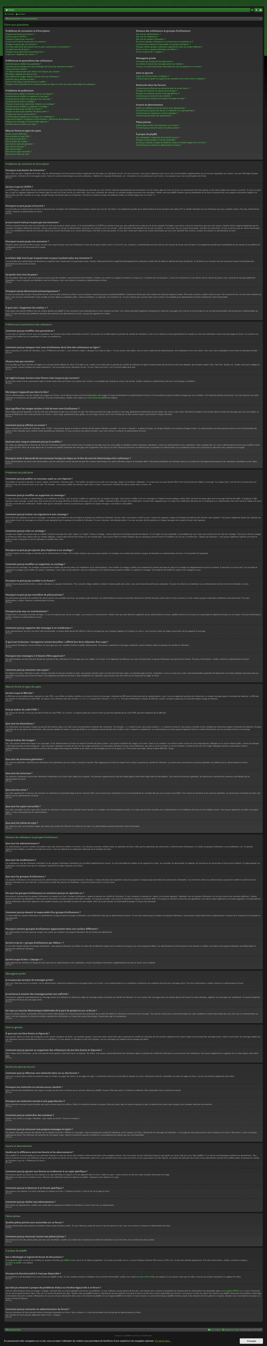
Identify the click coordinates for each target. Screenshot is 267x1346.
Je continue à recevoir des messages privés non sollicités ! (160, 64)
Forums (11, 10)
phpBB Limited (69, 1260)
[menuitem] (252, 10)
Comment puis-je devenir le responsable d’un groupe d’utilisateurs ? (163, 44)
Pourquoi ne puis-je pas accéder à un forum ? (24, 109)
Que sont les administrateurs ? (148, 34)
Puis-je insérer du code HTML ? (18, 136)
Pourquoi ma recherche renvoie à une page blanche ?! (157, 93)
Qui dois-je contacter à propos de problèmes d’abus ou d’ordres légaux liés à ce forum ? (171, 143)
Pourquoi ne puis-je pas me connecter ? (22, 44)
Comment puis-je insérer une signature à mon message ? (29, 99)
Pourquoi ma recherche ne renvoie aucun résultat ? (156, 91)
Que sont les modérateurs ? (147, 37)
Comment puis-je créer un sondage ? (20, 101)
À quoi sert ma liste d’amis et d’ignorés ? (152, 76)
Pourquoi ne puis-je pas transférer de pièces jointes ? (27, 111)
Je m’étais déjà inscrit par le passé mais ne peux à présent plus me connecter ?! (38, 47)
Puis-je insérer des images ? (17, 141)
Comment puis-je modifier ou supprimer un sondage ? (27, 106)
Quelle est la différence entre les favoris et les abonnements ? (161, 108)
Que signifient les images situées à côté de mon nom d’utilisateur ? (33, 77)
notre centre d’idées (147, 1277)
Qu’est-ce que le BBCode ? (17, 134)
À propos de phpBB (13, 1263)
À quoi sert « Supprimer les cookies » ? (21, 54)
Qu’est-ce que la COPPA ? (16, 37)
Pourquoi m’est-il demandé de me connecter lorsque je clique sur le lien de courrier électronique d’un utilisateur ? (51, 84)
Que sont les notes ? (14, 149)
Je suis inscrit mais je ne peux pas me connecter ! (26, 42)
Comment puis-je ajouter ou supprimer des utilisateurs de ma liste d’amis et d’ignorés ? (171, 79)
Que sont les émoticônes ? (16, 139)
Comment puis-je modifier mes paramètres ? (23, 64)
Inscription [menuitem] (261, 10)
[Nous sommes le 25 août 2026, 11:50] (260, 18)
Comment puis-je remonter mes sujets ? (22, 124)
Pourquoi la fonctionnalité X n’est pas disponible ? (156, 140)
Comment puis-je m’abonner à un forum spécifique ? (157, 113)
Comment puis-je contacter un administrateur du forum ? (158, 145)
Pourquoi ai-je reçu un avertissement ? (21, 114)
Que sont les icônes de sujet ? (18, 154)
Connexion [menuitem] (257, 10)
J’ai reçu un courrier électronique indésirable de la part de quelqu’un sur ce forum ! (169, 67)
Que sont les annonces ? (16, 147)
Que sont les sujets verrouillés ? (19, 152)
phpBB (127, 1336)
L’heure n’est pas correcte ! (16, 69)
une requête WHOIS (230, 1291)
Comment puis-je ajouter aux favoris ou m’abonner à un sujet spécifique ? (165, 111)
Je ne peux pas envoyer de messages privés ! (154, 61)
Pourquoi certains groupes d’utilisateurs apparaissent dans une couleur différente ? (169, 47)
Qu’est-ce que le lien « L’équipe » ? (150, 52)
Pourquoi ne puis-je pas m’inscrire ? (20, 39)
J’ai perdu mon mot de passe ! (18, 49)
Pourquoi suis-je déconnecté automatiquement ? (25, 52)
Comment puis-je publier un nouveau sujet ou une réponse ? (30, 94)
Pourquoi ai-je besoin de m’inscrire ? (20, 34)
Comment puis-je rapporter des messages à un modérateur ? (30, 117)
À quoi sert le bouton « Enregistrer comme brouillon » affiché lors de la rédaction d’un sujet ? (43, 119)
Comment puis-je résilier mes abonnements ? (154, 116)
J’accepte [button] (251, 1341)
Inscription (21, 14)
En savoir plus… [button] (163, 1341)
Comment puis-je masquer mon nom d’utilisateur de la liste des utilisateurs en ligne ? (40, 67)
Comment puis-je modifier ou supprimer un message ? (27, 96)
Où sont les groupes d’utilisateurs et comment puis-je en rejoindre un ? (164, 42)
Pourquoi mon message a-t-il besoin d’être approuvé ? (27, 122)
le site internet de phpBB (96, 398)
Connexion (10, 14)
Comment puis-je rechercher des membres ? (154, 96)
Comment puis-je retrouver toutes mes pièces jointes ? (158, 128)
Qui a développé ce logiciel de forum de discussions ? (158, 137)
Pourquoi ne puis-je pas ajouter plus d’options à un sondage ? (30, 104)
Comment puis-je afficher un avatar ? (20, 79)
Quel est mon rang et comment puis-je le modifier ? (26, 82)
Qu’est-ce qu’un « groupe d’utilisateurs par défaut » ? (157, 49)
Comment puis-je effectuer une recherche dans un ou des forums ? (163, 88)
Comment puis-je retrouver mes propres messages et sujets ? (161, 98)
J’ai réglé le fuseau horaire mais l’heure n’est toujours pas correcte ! (33, 72)
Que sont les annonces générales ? (20, 144)
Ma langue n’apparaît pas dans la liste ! (21, 74)
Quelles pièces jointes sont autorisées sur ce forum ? (157, 125)
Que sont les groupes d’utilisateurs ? (150, 39)
